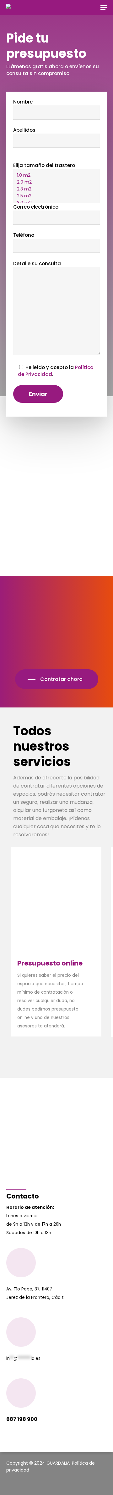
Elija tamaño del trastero (44, 165)
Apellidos (24, 130)
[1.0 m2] (56, 175)
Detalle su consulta (37, 263)
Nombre (23, 102)
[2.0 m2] (56, 182)
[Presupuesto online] (56, 941)
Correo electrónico (35, 207)
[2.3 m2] (56, 189)
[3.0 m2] (56, 203)
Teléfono (23, 235)
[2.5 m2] (56, 196)
